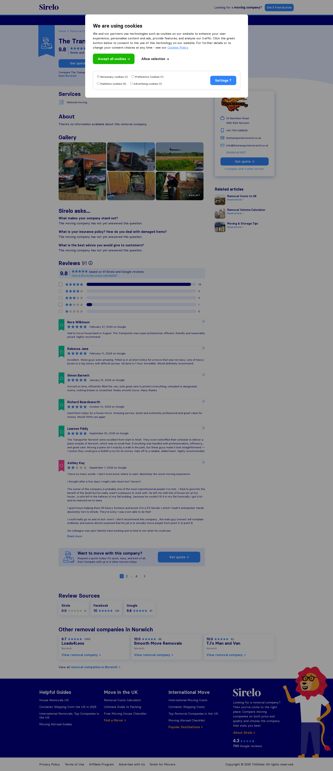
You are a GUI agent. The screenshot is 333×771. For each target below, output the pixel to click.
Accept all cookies (112, 59)
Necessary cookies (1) (114, 77)
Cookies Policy (177, 47)
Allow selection (153, 59)
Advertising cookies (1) (147, 83)
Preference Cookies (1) (149, 77)
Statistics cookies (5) (113, 83)
